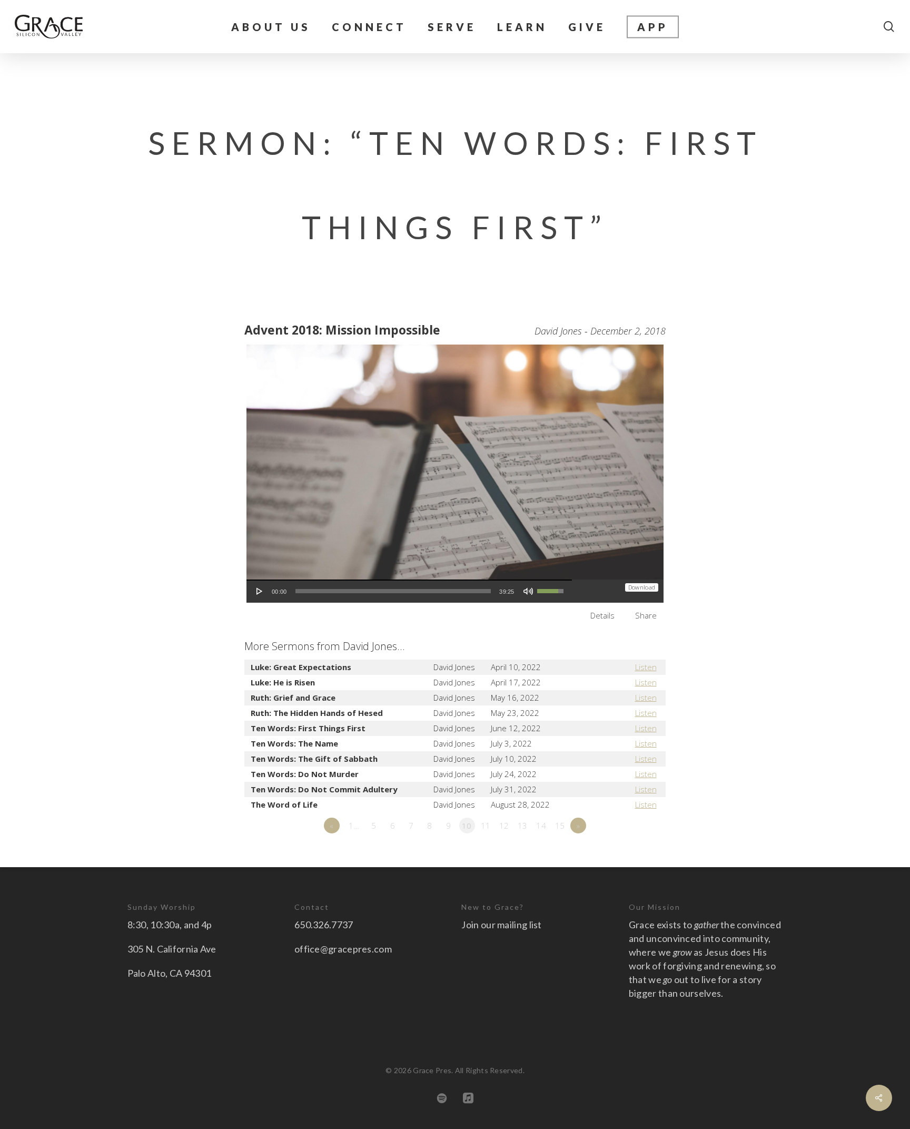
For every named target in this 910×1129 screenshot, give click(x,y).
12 (504, 825)
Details (602, 615)
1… (354, 825)
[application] (409, 591)
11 (486, 825)
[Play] (259, 591)
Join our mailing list (501, 924)
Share (646, 615)
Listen (646, 667)
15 (560, 825)
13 (523, 825)
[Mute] (528, 591)
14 (541, 825)
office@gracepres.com (343, 949)
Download (641, 587)
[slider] (393, 591)
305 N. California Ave (171, 949)
